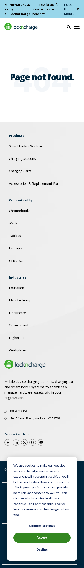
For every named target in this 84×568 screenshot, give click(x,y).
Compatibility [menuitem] (20, 200)
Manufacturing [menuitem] (20, 300)
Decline (42, 549)
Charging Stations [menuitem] (22, 158)
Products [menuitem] (16, 135)
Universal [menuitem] (16, 260)
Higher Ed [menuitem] (16, 337)
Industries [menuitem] (17, 277)
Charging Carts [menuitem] (20, 171)
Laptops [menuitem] (15, 248)
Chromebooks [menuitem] (19, 210)
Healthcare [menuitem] (17, 312)
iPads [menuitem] (13, 223)
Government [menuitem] (18, 325)
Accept (42, 537)
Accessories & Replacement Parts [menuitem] (35, 183)
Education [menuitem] (16, 287)
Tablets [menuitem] (15, 235)
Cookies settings (42, 525)
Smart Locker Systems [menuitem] (26, 146)
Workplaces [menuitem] (18, 350)
